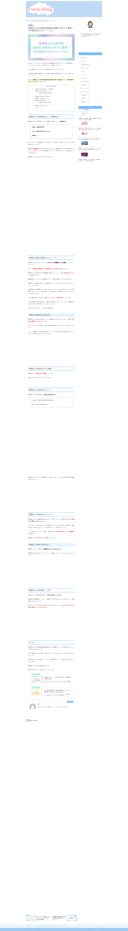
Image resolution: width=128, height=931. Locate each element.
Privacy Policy (86, 3)
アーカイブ (81, 109)
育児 (84, 98)
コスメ (84, 71)
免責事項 (94, 3)
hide (53, 86)
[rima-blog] (40, 15)
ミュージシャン (86, 91)
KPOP (84, 57)
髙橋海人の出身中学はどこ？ (42, 98)
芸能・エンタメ (86, 101)
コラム (84, 74)
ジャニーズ (30, 25)
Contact (78, 3)
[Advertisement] (51, 239)
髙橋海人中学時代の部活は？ (45, 102)
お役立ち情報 (86, 64)
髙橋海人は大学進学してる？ (42, 105)
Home (60, 3)
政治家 (84, 95)
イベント (85, 61)
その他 (84, 84)
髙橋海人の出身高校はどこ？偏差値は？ (44, 89)
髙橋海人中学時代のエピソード (42, 100)
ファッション (86, 88)
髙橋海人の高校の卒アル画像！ (42, 96)
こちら (49, 373)
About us (72, 3)
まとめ (36, 107)
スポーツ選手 (86, 81)
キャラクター (86, 68)
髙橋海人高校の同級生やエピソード (43, 91)
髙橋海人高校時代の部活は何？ (46, 93)
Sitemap (65, 3)
